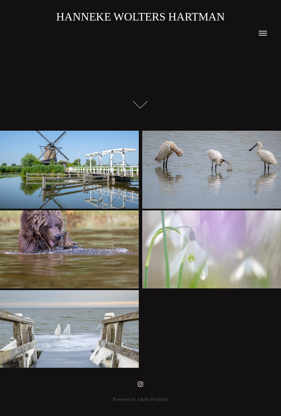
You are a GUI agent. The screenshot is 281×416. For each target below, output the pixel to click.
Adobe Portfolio (152, 399)
